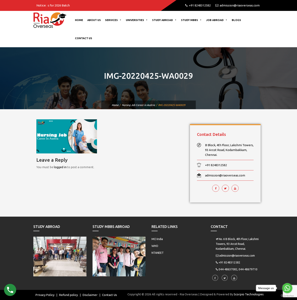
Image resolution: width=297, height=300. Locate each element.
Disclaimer (89, 295)
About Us (94, 20)
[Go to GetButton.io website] (287, 296)
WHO (155, 246)
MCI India (157, 239)
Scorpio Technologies (249, 294)
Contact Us (83, 38)
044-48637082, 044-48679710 (238, 269)
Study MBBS (189, 20)
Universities (135, 20)
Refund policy (68, 295)
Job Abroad (215, 20)
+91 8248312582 (229, 262)
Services (111, 20)
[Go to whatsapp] (287, 288)
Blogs (236, 20)
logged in (60, 167)
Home (79, 20)
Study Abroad (162, 20)
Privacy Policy (44, 295)
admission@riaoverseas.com (237, 255)
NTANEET (158, 252)
